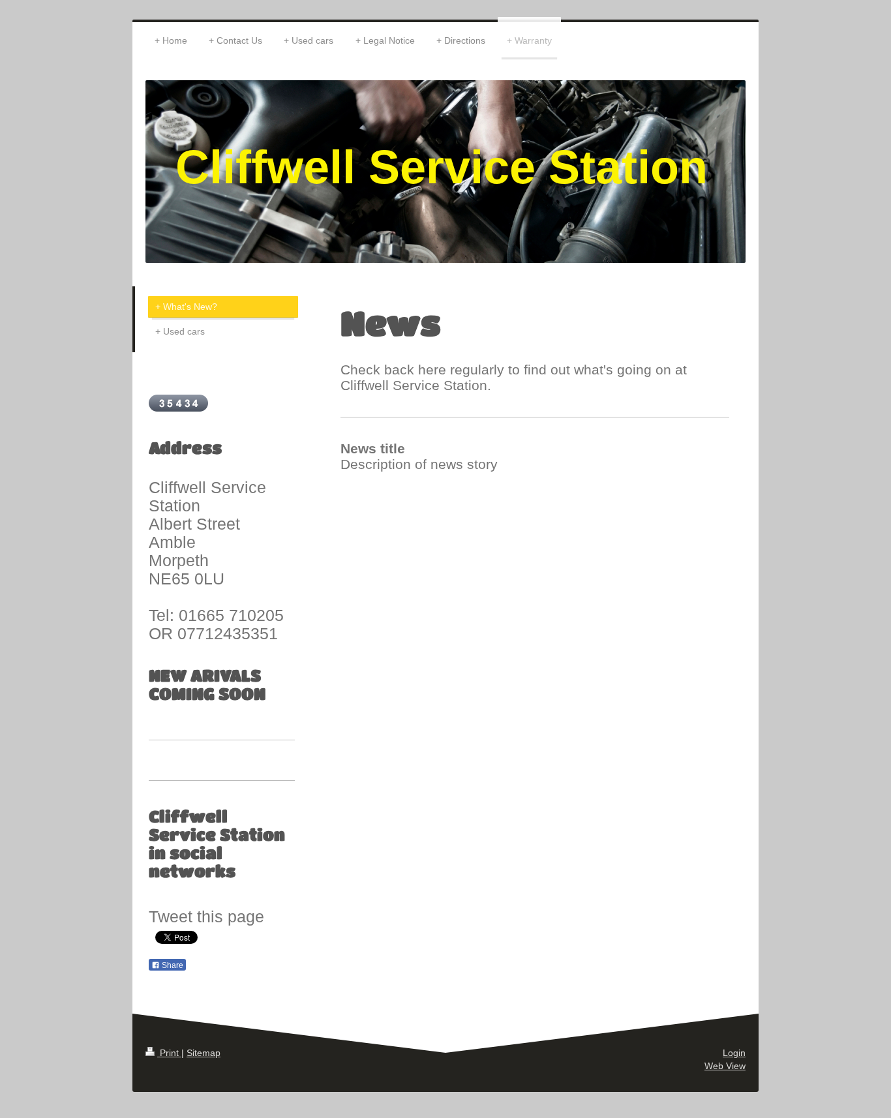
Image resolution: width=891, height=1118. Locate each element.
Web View (725, 1066)
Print (169, 1053)
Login (734, 1053)
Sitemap (203, 1053)
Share (171, 965)
